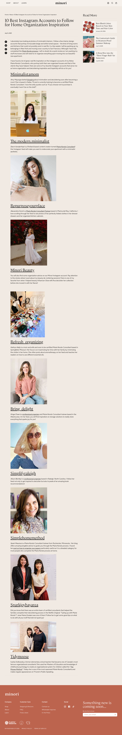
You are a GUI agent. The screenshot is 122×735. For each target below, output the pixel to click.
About (7, 710)
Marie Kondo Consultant (66, 147)
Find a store (24, 713)
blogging (30, 80)
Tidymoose (19, 656)
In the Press (46, 713)
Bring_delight (21, 408)
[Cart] (116, 3)
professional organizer (31, 414)
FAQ (21, 710)
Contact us (45, 707)
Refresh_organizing (26, 341)
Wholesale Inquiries (49, 710)
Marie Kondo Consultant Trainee (38, 211)
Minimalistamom (24, 74)
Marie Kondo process (30, 51)
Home (6, 15)
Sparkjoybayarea (24, 604)
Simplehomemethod (27, 537)
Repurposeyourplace (27, 205)
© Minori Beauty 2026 (12, 728)
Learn (7, 713)
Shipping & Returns (26, 707)
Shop (6, 707)
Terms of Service (40, 728)
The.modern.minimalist (29, 141)
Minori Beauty (22, 270)
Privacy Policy (27, 728)
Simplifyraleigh (23, 473)
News (11, 15)
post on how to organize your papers (27, 548)
